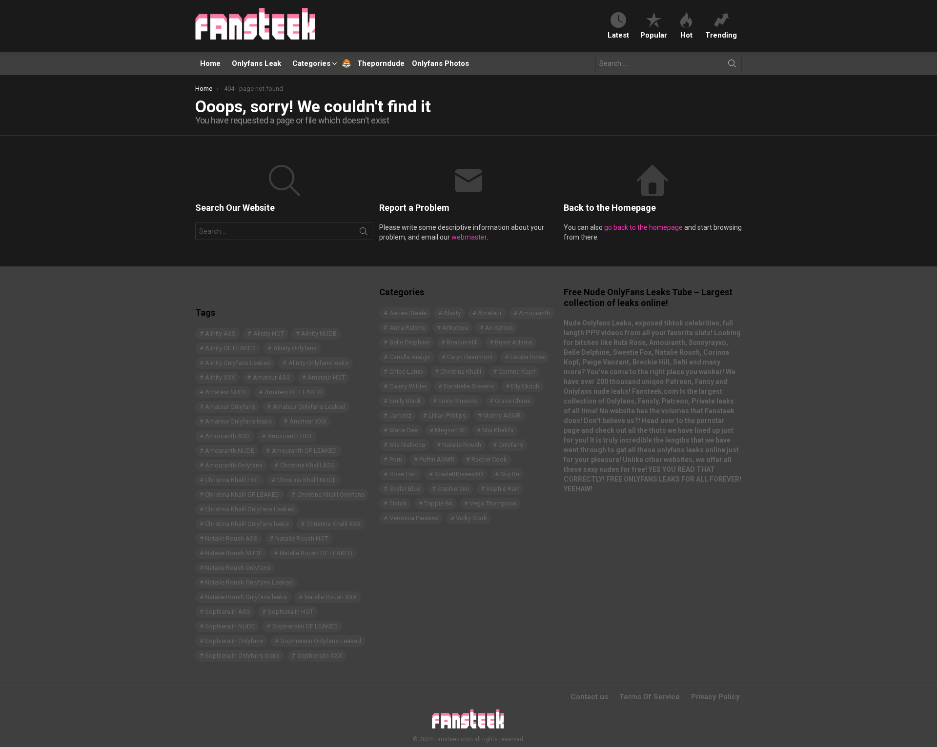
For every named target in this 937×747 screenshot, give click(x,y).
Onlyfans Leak (256, 63)
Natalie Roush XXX (331, 597)
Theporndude (374, 63)
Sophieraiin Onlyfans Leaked (321, 641)
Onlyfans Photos (440, 63)
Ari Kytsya (499, 327)
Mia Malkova (407, 444)
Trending (721, 35)
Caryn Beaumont (470, 357)
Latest (618, 35)
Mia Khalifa (497, 430)
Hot (686, 35)
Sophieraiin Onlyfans (234, 641)
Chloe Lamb (406, 371)
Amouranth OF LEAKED (304, 450)
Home (210, 63)
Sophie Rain (503, 488)
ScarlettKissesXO (458, 474)
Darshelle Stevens (469, 386)
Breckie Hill (462, 342)
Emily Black (405, 400)
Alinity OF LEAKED (230, 348)
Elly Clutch (525, 386)
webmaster (469, 237)
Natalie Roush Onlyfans (237, 567)
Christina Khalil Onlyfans (331, 494)
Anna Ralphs (407, 327)
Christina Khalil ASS (307, 465)
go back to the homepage (643, 227)
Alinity (452, 313)
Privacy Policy (715, 696)
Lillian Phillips (447, 415)
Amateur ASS (271, 377)
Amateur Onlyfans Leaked (309, 406)
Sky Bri (509, 474)
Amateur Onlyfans (230, 406)
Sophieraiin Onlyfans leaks (242, 655)
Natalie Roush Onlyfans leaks (246, 597)
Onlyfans (510, 444)
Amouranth (534, 313)
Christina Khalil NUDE (306, 480)
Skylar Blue (404, 488)
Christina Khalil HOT (232, 480)
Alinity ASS (220, 333)
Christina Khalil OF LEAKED (242, 494)
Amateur (490, 313)
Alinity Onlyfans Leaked (238, 362)
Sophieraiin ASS (227, 611)
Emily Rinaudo (458, 400)
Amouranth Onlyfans (234, 465)
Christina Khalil (460, 371)
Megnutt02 (450, 430)
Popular (653, 35)
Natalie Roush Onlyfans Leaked (249, 582)
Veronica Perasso (414, 518)
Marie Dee (403, 430)
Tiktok (398, 503)
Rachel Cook (489, 459)
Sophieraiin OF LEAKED (305, 626)
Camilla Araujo (409, 357)
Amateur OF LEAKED (293, 392)
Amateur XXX (307, 421)
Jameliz (400, 415)
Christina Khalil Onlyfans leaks (247, 523)
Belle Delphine (409, 342)
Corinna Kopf (516, 371)
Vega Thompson (492, 503)
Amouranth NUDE (229, 450)
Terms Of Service (649, 696)
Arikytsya (455, 327)
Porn (395, 459)
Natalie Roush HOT (301, 538)
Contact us (589, 696)
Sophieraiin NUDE (230, 626)
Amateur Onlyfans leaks (238, 421)
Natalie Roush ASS (231, 538)
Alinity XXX (220, 377)
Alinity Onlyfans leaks (318, 362)
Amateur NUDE (226, 392)
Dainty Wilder (408, 386)
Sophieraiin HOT (290, 611)
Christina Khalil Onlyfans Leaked (250, 509)
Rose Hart (403, 474)
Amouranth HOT (289, 436)
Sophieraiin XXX (319, 655)
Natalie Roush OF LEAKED (316, 553)
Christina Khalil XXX (333, 523)
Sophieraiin (453, 488)
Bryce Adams (513, 342)
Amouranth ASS (227, 436)
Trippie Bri (438, 503)
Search (732, 65)
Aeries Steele (408, 313)
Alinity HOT (268, 333)
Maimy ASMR (502, 415)
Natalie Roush (461, 444)
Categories (311, 63)
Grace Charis (512, 400)
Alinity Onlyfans (295, 348)
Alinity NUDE (318, 333)
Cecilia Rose (527, 357)
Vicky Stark (471, 518)
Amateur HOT (326, 377)
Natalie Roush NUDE (233, 553)
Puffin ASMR (436, 459)
